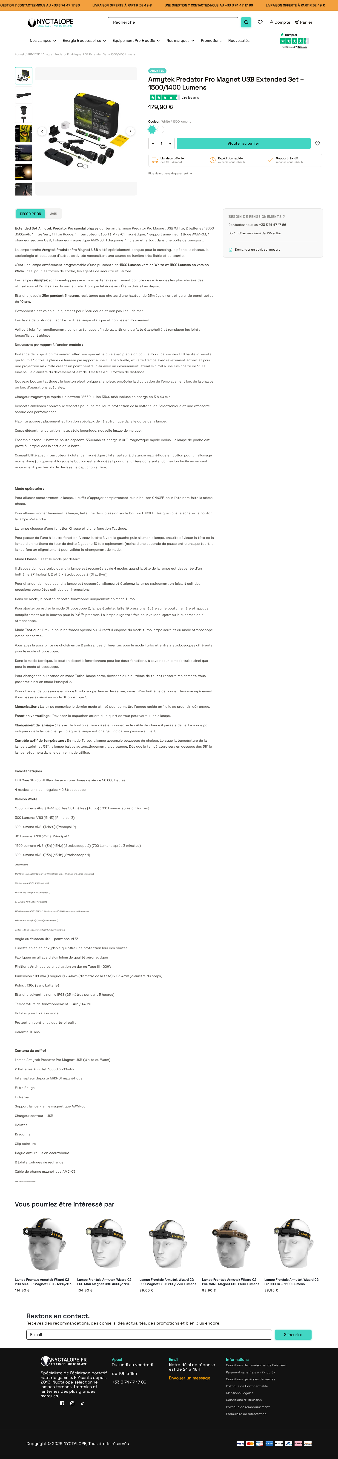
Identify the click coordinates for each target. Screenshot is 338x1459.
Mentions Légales (239, 1393)
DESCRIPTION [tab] (30, 214)
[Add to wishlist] (317, 143)
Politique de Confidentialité (247, 1386)
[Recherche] (246, 22)
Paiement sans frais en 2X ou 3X (250, 1372)
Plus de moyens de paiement (168, 173)
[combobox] (173, 22)
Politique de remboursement (248, 1407)
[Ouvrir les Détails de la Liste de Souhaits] (260, 22)
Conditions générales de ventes (250, 1379)
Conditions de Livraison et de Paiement (256, 1365)
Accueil (20, 54)
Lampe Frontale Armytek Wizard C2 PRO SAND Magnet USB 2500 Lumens (230, 1281)
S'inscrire (293, 1334)
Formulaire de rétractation (246, 1413)
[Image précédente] (42, 131)
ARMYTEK (33, 54)
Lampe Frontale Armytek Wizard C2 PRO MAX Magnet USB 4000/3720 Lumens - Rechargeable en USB (104, 1281)
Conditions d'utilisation (244, 1400)
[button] (42, 41)
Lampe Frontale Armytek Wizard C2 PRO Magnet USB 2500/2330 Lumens (168, 1281)
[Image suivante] (130, 131)
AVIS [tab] (53, 214)
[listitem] (23, 75)
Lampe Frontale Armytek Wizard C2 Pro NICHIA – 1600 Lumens (291, 1281)
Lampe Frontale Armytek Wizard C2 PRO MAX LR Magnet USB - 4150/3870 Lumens (44, 1281)
